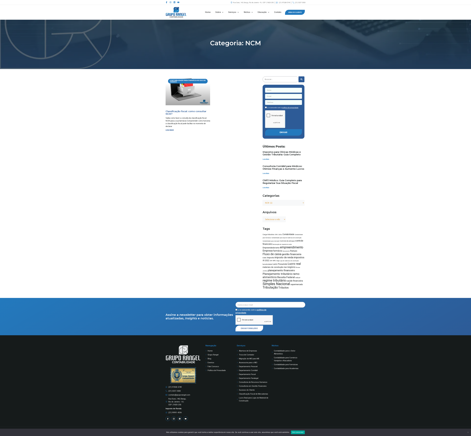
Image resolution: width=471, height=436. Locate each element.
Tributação (270, 287)
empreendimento (291, 247)
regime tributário (274, 280)
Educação (262, 12)
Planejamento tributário (277, 273)
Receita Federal (286, 277)
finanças (293, 251)
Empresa (268, 250)
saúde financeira (294, 280)
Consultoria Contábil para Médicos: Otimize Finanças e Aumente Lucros (283, 167)
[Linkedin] (174, 2)
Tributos (283, 287)
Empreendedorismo (271, 248)
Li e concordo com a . (283, 108)
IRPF (271, 261)
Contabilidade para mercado (271, 241)
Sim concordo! (297, 432)
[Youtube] (178, 2)
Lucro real (294, 263)
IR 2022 (266, 260)
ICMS (264, 258)
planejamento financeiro (281, 270)
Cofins (280, 234)
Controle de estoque (287, 241)
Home (207, 12)
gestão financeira (291, 254)
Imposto (270, 257)
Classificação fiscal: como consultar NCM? (186, 112)
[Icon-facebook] (167, 2)
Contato (277, 12)
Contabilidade (288, 234)
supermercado (296, 284)
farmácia (277, 250)
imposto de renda (284, 257)
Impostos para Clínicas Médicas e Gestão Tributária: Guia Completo (282, 153)
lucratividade (267, 264)
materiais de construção (273, 267)
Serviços (232, 12)
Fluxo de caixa (272, 254)
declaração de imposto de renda (282, 244)
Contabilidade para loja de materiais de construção (286, 238)
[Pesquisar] (301, 79)
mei (285, 267)
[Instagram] (170, 2)
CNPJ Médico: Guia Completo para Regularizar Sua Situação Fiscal (282, 181)
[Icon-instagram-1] (173, 418)
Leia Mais (266, 159)
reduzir (297, 277)
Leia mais (170, 130)
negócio (291, 267)
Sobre (218, 12)
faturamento (286, 251)
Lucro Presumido (280, 264)
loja (278, 261)
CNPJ (276, 234)
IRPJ (274, 261)
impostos (299, 257)
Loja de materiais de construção (289, 261)
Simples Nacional (276, 284)
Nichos (247, 12)
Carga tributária (268, 234)
